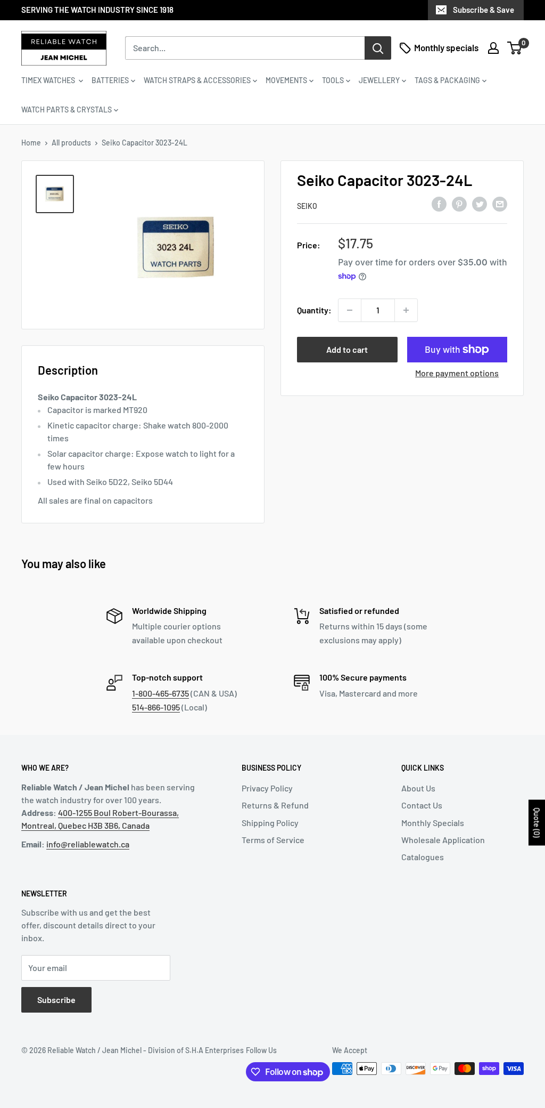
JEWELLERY (379, 80)
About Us (418, 788)
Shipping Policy (270, 823)
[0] (515, 48)
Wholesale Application (443, 840)
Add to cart (347, 349)
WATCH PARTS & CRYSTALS (66, 109)
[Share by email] (499, 204)
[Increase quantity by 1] (406, 310)
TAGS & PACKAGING (447, 80)
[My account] (493, 48)
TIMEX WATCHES (49, 80)
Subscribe (56, 999)
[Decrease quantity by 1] (349, 310)
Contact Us (421, 805)
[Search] (378, 48)
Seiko (307, 206)
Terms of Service (273, 840)
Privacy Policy (267, 788)
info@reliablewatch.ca (87, 844)
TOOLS (333, 80)
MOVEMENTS (286, 80)
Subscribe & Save (483, 9)
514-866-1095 (156, 707)
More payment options (457, 373)
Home (31, 142)
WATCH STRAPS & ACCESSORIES (197, 80)
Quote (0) (536, 823)
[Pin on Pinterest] (459, 204)
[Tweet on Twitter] (479, 204)
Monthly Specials (432, 823)
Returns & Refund (275, 805)
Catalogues (422, 857)
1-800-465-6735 (160, 693)
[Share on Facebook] (439, 204)
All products (71, 142)
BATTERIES (110, 80)
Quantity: (314, 310)
